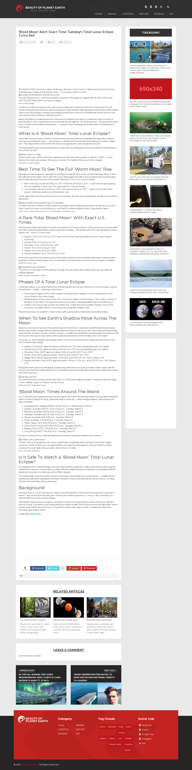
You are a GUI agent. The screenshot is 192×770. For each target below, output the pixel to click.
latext (112, 738)
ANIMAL (112, 14)
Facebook (146, 725)
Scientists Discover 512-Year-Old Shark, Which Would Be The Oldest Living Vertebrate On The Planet (150, 138)
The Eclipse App (30, 263)
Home (98, 14)
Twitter (145, 729)
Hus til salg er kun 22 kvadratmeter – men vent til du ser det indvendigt (150, 178)
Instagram (147, 739)
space (128, 750)
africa (102, 727)
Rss (143, 743)
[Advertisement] (68, 68)
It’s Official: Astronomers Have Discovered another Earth (146, 324)
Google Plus (148, 734)
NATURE (144, 14)
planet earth (115, 744)
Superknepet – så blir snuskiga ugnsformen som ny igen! (146, 211)
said (108, 478)
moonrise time (74, 179)
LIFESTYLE (128, 14)
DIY (171, 14)
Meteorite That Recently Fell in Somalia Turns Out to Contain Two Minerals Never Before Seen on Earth (149, 251)
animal (112, 727)
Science (128, 744)
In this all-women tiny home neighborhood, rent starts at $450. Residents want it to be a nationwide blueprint (40, 677)
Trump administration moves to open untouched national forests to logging (94, 677)
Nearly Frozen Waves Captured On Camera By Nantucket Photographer (149, 291)
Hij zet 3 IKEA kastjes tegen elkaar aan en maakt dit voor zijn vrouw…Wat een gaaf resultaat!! (150, 104)
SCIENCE (159, 14)
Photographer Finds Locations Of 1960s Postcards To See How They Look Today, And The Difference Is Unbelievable (150, 69)
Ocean (128, 738)
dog (121, 727)
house (122, 732)
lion (120, 738)
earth (128, 727)
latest (103, 738)
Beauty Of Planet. (30, 764)
